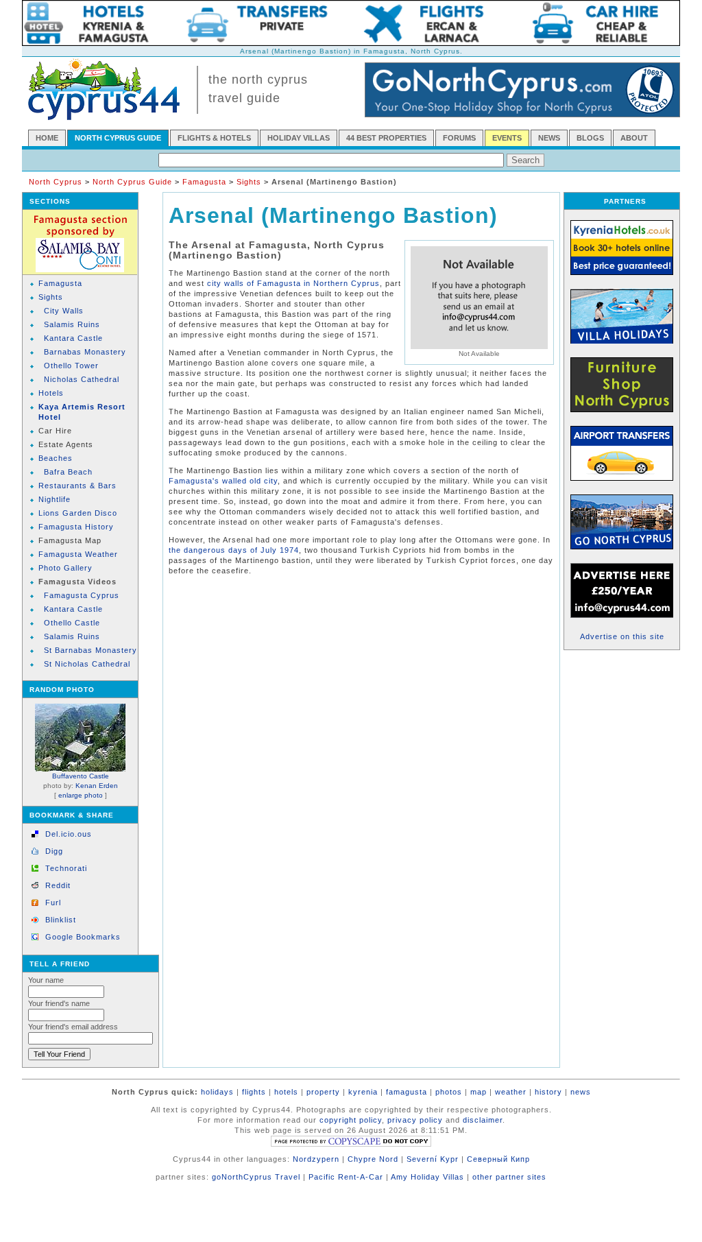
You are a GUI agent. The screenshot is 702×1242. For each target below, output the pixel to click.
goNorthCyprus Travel (256, 1177)
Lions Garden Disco (77, 513)
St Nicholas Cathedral (87, 664)
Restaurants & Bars (77, 485)
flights (254, 1092)
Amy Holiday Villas (427, 1177)
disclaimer (483, 1120)
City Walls (64, 311)
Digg (54, 851)
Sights (249, 182)
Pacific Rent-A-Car (345, 1177)
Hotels (51, 393)
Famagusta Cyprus (81, 595)
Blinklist (60, 920)
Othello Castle (72, 623)
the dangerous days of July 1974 (234, 550)
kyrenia (363, 1092)
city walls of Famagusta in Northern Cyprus (293, 283)
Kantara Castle (73, 338)
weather (510, 1092)
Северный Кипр (498, 1159)
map (478, 1092)
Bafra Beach (68, 472)
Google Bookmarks (83, 937)
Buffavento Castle (80, 776)
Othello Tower (71, 365)
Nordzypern (316, 1159)
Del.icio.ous (68, 834)
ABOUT (634, 138)
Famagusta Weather (78, 554)
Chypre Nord (373, 1159)
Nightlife (54, 499)
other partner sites (509, 1177)
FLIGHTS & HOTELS (214, 138)
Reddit (58, 885)
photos (448, 1092)
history (548, 1092)
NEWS (549, 138)
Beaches (55, 458)
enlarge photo (80, 795)
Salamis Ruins (72, 324)
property (323, 1092)
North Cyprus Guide (132, 182)
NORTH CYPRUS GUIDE (118, 138)
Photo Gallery (65, 568)
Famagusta (204, 182)
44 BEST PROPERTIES (386, 138)
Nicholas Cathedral (81, 379)
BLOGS (590, 138)
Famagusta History (76, 527)
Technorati (66, 868)
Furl (53, 902)
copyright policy (350, 1120)
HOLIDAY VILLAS (298, 138)
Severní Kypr (433, 1159)
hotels (286, 1092)
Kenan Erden (96, 785)
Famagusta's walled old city (223, 481)
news (580, 1092)
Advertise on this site (622, 636)
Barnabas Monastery (85, 352)
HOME (47, 138)
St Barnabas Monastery (90, 650)
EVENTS (507, 138)
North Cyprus (55, 182)
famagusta (406, 1092)
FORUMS (459, 138)
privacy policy (415, 1120)
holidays (217, 1092)
